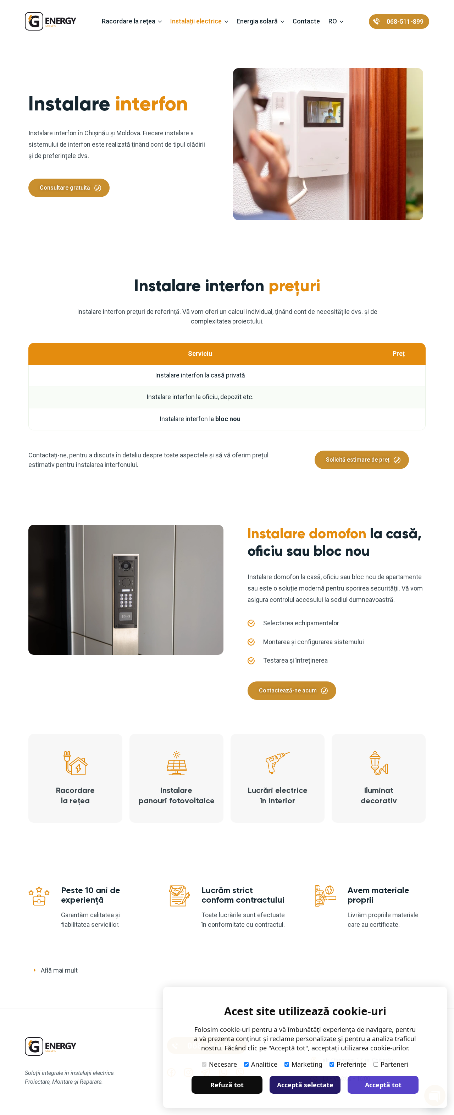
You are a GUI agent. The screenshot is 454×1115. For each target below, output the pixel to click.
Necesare (223, 1064)
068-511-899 (405, 21)
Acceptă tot (383, 1085)
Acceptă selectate (305, 1085)
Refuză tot (227, 1085)
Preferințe (351, 1064)
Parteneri (394, 1064)
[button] (227, 970)
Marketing (307, 1064)
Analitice (264, 1064)
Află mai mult (59, 970)
